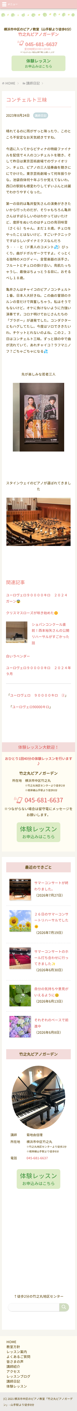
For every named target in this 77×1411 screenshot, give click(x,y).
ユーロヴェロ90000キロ (30, 707)
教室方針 (13, 1346)
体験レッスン (16, 1386)
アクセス (13, 1371)
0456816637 (41, 44)
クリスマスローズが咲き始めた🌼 (32, 613)
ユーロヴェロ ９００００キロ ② (37, 695)
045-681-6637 (44, 800)
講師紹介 (13, 1366)
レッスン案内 (16, 1351)
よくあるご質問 (18, 1356)
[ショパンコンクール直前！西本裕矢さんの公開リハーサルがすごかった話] (16, 639)
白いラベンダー (18, 656)
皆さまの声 (15, 1361)
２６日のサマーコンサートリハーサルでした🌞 (51, 920)
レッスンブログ (18, 1376)
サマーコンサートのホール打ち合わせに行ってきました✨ (51, 957)
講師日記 (41, 116)
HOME (11, 1342)
